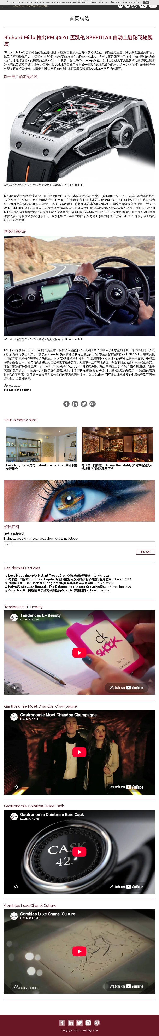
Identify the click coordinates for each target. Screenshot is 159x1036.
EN (127, 5)
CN (134, 5)
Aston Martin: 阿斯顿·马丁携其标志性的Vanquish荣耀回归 (47, 590)
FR (120, 5)
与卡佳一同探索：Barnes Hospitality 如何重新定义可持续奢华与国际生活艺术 (59, 579)
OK (146, 2)
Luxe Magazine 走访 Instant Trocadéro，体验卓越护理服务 (49, 575)
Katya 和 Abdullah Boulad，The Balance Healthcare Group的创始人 (57, 586)
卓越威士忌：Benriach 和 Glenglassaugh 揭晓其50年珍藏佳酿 (50, 583)
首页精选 (79, 18)
